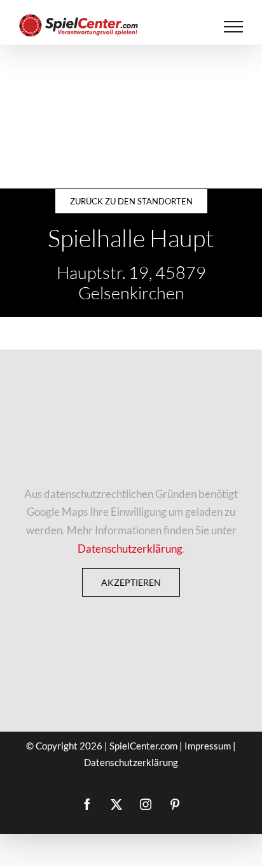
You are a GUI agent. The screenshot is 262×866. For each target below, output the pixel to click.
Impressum (207, 745)
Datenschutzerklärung (130, 548)
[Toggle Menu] (233, 26)
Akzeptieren (131, 582)
